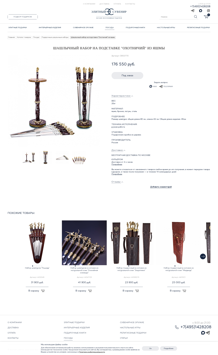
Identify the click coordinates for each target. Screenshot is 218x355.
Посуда (68, 338)
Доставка (104, 4)
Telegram (168, 86)
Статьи (124, 338)
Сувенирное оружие (132, 322)
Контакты (130, 4)
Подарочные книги (75, 333)
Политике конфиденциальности (92, 352)
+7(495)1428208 (200, 6)
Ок (150, 348)
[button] (203, 256)
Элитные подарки (74, 322)
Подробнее (116, 164)
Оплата (117, 4)
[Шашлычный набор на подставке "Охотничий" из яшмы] (54, 101)
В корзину (34, 290)
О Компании (89, 4)
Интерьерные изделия (77, 328)
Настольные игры (130, 328)
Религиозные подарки (133, 333)
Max (155, 86)
